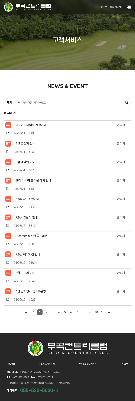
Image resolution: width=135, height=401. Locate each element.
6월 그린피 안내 (25, 273)
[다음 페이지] (102, 312)
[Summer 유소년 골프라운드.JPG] (7, 244)
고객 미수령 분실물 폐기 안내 (33, 180)
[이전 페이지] (33, 312)
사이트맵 (124, 363)
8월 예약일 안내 (25, 162)
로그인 (104, 7)
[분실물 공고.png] (7, 188)
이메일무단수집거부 (87, 363)
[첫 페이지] (26, 312)
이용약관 (11, 363)
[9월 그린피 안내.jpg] (7, 152)
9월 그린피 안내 (25, 143)
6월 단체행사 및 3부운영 (30, 291)
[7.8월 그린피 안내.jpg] (7, 225)
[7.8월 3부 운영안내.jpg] (7, 207)
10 (96, 312)
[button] (129, 7)
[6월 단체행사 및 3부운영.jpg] (7, 299)
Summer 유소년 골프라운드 (32, 236)
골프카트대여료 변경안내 (30, 125)
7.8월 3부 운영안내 (27, 199)
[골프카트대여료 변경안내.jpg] (7, 133)
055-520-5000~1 (39, 390)
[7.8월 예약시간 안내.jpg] (7, 262)
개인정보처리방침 (46, 363)
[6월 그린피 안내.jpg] (7, 281)
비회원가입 (116, 7)
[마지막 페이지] (109, 312)
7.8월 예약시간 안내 (27, 254)
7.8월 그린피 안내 (26, 217)
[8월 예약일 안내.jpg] (7, 170)
